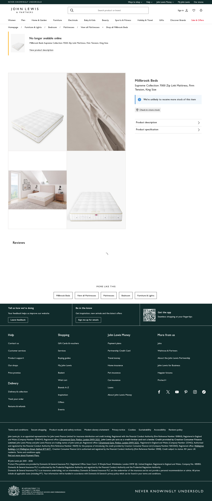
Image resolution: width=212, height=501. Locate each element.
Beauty (105, 20)
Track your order (16, 399)
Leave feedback (18, 320)
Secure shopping (38, 429)
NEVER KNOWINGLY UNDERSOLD (25, 2)
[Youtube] (177, 393)
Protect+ (162, 380)
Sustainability (145, 429)
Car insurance (114, 380)
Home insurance (115, 365)
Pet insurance (114, 372)
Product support (16, 358)
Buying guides (64, 358)
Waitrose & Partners (167, 350)
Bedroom (52, 27)
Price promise (14, 372)
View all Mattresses (90, 27)
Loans (110, 387)
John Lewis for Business (169, 365)
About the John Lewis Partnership (174, 358)
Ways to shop (134, 2)
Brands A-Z (63, 387)
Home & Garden (39, 20)
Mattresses (68, 27)
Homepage (13, 27)
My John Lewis (184, 2)
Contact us (13, 343)
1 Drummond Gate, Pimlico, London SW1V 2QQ (79, 439)
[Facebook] (159, 393)
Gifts (161, 20)
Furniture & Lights (33, 27)
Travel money (114, 358)
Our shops (13, 365)
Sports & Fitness (123, 20)
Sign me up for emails (88, 320)
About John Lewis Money (120, 394)
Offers (61, 402)
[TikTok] (204, 393)
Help (148, 2)
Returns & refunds (16, 406)
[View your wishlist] (193, 10)
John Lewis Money (164, 2)
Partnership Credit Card (119, 350)
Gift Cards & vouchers (68, 343)
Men (23, 20)
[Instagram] (195, 393)
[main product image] (20, 43)
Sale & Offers (197, 20)
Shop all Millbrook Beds (117, 27)
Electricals (73, 20)
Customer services (17, 350)
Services (62, 350)
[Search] (71, 10)
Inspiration (63, 394)
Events (61, 409)
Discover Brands (178, 20)
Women (12, 20)
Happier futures (165, 372)
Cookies (132, 429)
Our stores (198, 2)
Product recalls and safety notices (65, 429)
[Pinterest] (186, 393)
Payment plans (114, 343)
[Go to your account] (187, 10)
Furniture (57, 20)
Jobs (160, 343)
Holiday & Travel (145, 20)
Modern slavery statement (96, 429)
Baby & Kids (89, 20)
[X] (168, 393)
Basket (61, 372)
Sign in (181, 10)
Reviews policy (175, 429)
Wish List (62, 380)
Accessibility (160, 429)
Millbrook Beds (63, 295)
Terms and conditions (18, 429)
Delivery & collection (18, 391)
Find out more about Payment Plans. (23, 455)
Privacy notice (118, 429)
